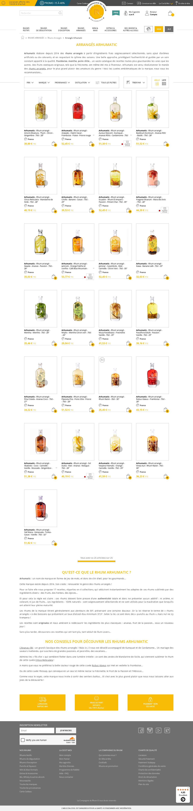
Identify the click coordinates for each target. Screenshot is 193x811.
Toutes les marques (28, 784)
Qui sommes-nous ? (108, 755)
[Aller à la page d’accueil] (22, 37)
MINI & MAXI (95, 29)
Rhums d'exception (28, 762)
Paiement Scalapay (146, 762)
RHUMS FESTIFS (26, 29)
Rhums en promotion (108, 766)
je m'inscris (66, 730)
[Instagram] (149, 730)
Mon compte (65, 755)
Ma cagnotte (65, 762)
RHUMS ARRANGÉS (81, 29)
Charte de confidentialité (149, 769)
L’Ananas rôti (26, 647)
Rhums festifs (26, 755)
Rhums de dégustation (30, 758)
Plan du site (143, 784)
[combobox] (41, 13)
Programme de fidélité (69, 769)
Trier (136, 82)
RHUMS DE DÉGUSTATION (44, 29)
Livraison (142, 755)
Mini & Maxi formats (29, 769)
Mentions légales (145, 780)
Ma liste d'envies (66, 766)
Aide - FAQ (63, 773)
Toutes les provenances (30, 788)
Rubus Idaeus (99, 665)
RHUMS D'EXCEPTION (64, 29)
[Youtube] (158, 730)
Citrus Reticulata (44, 660)
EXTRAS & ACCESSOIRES (110, 29)
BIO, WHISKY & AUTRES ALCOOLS (130, 29)
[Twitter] (167, 730)
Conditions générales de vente (152, 766)
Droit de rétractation (147, 777)
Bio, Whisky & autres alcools (32, 777)
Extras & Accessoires (29, 773)
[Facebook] (141, 730)
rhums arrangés (37, 68)
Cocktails (103, 762)
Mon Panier (64, 758)
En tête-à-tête (105, 758)
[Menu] (188, 788)
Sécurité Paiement (146, 758)
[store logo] (96, 11)
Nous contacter (66, 777)
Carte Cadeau (26, 791)
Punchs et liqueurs (28, 766)
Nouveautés (25, 780)
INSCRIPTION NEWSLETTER (33, 725)
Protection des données (149, 773)
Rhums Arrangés (55, 38)
